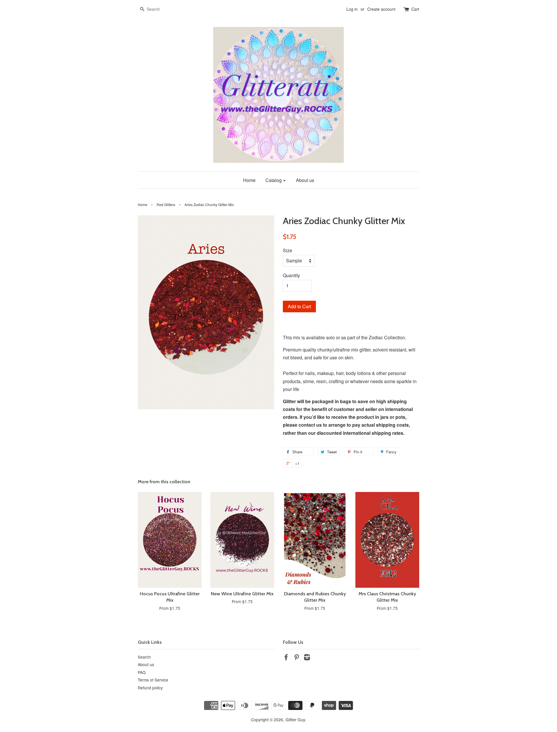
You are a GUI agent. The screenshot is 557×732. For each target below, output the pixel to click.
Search (144, 657)
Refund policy (150, 687)
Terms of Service (153, 680)
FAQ (142, 672)
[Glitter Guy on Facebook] (286, 658)
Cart (415, 9)
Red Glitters (166, 204)
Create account (381, 9)
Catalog (274, 180)
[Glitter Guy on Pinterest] (296, 658)
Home (249, 180)
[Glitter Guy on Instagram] (307, 658)
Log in (352, 9)
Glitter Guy (295, 719)
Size (287, 250)
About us (305, 180)
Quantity (291, 275)
